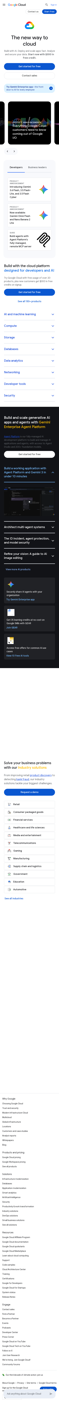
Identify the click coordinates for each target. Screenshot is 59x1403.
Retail (16, 804)
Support (6, 1260)
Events (5, 1323)
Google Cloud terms (48, 1383)
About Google (8, 1383)
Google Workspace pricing (13, 1162)
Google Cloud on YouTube (13, 1341)
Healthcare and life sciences (29, 827)
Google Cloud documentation (15, 1242)
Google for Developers (12, 1283)
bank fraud (22, 779)
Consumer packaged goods (28, 812)
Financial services (23, 819)
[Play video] (29, 501)
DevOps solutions (10, 1216)
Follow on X (7, 1351)
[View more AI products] (18, 569)
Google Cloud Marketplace (14, 1251)
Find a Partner (8, 1314)
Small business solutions (13, 1220)
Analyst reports (9, 1136)
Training (6, 1274)
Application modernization (14, 1188)
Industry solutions (10, 1211)
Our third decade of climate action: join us (24, 1375)
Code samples (8, 1265)
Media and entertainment (27, 835)
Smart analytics (9, 1193)
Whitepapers (8, 1140)
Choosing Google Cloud (12, 1103)
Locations (6, 1126)
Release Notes (8, 1297)
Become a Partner (10, 1318)
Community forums (11, 1364)
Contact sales (8, 1309)
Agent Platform (12, 436)
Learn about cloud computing (15, 1256)
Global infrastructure (11, 1122)
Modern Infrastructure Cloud (15, 1113)
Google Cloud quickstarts (13, 1246)
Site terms (31, 1383)
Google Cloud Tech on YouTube (16, 1346)
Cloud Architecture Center (14, 1269)
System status (8, 1292)
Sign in (54, 4)
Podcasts (6, 1328)
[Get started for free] (29, 66)
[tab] (16, 167)
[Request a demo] (29, 792)
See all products (9, 1166)
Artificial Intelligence (11, 1197)
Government (20, 874)
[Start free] (49, 11)
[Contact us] (33, 11)
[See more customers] (29, 996)
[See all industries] (14, 898)
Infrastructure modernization (15, 1179)
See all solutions (9, 1225)
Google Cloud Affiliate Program (16, 1237)
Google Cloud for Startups (14, 1288)
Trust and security (10, 1108)
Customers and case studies (15, 1131)
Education (18, 881)
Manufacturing (21, 858)
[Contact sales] (29, 75)
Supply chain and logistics (27, 866)
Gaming (17, 850)
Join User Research (11, 1355)
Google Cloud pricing (11, 1157)
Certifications (8, 1278)
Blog (4, 1145)
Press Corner (8, 1337)
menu (4, 4)
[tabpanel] (29, 214)
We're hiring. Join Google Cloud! (16, 1360)
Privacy (20, 1383)
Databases (7, 1183)
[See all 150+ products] (29, 301)
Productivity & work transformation (18, 1206)
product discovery (41, 775)
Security (6, 1202)
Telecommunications (24, 843)
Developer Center (10, 1332)
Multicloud (7, 1117)
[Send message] (51, 1394)
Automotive (19, 889)
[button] (29, 314)
